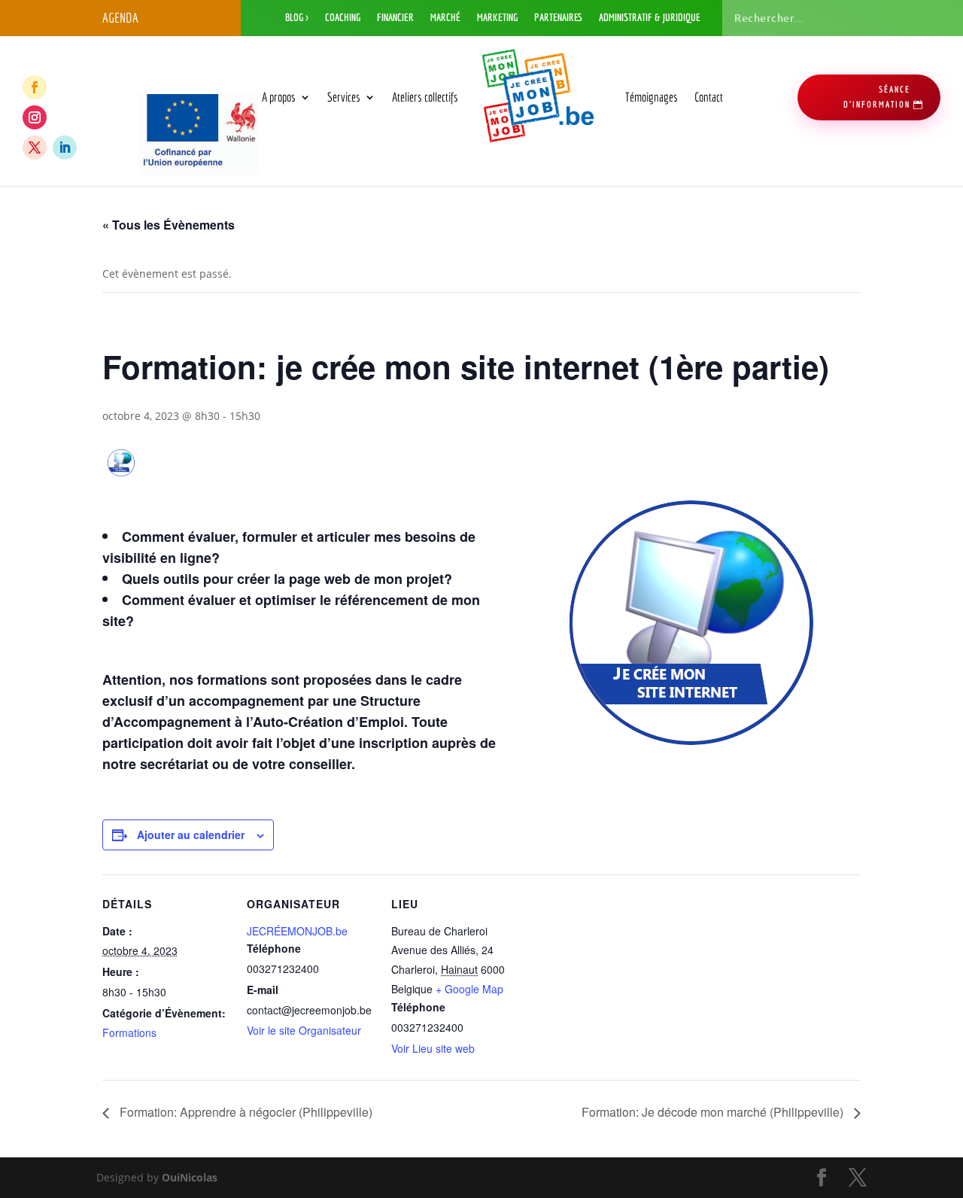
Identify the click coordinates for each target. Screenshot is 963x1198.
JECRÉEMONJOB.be (297, 930)
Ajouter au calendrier (191, 834)
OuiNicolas (189, 1177)
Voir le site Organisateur (304, 1030)
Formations (129, 1032)
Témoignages (651, 97)
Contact (708, 97)
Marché (445, 17)
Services (343, 97)
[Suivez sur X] (35, 147)
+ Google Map (469, 988)
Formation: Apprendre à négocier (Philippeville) (244, 1111)
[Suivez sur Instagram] (35, 117)
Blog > (296, 17)
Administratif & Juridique (649, 17)
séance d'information (876, 96)
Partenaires (558, 17)
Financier (395, 17)
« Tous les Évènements (168, 224)
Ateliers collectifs (425, 97)
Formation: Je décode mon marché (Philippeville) (714, 1111)
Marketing (497, 17)
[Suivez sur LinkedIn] (65, 147)
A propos (279, 97)
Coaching (342, 17)
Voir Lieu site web (433, 1048)
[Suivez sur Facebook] (35, 87)
